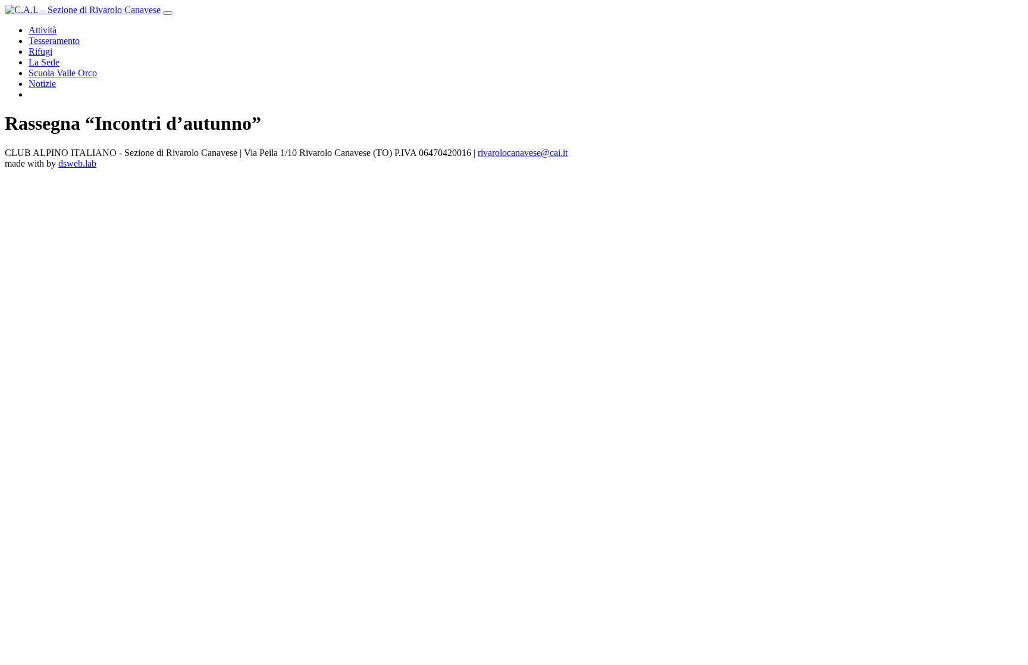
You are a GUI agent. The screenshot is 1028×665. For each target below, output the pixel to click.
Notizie (42, 84)
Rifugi (40, 51)
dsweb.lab (77, 163)
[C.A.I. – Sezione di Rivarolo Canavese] (83, 10)
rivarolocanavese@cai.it (523, 153)
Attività (43, 30)
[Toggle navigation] (168, 13)
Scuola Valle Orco (63, 73)
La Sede (44, 62)
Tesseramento (54, 41)
